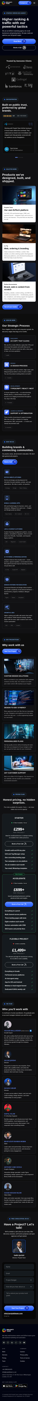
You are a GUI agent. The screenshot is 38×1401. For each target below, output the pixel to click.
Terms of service (25, 1358)
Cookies (22, 1361)
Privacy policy (24, 1355)
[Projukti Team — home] (7, 3)
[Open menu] (34, 3)
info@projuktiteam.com (13, 1313)
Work (3, 1351)
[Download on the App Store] (7, 1386)
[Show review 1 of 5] (16, 157)
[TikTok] (16, 1342)
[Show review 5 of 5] (22, 157)
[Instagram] (8, 1342)
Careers (22, 1351)
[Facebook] (4, 1342)
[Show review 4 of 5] (21, 157)
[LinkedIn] (12, 1342)
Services (4, 1355)
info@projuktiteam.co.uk (9, 1372)
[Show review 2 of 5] (18, 157)
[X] (20, 1342)
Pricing (4, 1358)
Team (3, 1361)
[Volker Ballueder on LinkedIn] (31, 1031)
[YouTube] (24, 1342)
